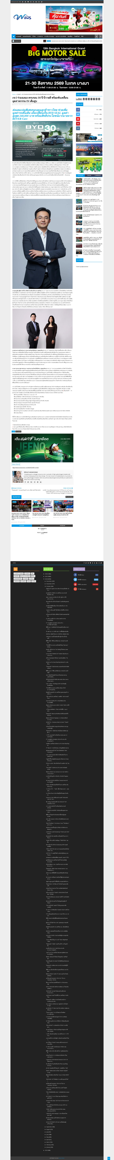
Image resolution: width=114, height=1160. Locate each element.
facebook (62, 525)
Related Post (16, 497)
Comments (98, 175)
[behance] (36, 2)
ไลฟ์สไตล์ (76, 36)
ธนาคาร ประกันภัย (61, 36)
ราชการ (32, 578)
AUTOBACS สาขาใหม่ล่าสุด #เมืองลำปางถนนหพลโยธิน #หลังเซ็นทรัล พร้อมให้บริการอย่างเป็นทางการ (92, 245)
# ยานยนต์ (18, 431)
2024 (46, 579)
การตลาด (40, 36)
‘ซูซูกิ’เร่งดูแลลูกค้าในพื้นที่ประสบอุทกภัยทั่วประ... (57, 881)
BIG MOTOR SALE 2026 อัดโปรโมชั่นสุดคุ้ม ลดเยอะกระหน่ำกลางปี (63, 514)
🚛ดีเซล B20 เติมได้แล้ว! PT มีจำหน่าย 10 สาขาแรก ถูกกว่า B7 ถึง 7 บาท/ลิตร (92, 201)
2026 (46, 574)
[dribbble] (31, 2)
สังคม (28, 581)
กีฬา (82, 36)
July (47, 1132)
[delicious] (41, 2)
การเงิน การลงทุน (49, 36)
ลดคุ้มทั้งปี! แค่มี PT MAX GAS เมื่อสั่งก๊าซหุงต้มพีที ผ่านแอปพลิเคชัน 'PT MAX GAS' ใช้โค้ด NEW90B (92, 239)
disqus (42, 525)
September (49, 1127)
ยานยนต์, (29, 104)
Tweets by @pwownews (82, 266)
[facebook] (20, 2)
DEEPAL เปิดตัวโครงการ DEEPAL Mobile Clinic (57, 634)
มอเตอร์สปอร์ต (27, 36)
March (48, 1142)
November (49, 583)
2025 (46, 576)
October (48, 586)
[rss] (33, 2)
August (48, 1129)
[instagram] (39, 2)
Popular (80, 175)
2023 (46, 1150)
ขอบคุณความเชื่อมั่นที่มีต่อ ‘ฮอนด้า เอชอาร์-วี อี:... (57, 857)
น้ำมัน (34, 36)
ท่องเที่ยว (70, 36)
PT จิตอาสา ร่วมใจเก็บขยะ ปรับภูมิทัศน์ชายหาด (57, 748)
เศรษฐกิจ (23, 581)
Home (13, 94)
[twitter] (22, 2)
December (49, 581)
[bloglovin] (28, 2)
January (48, 1147)
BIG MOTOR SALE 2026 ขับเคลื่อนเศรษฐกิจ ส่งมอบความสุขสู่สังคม (41, 514)
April (47, 1139)
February (48, 1144)
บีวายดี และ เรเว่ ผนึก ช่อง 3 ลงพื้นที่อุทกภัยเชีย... (57, 631)
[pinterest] (25, 2)
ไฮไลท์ (89, 175)
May (47, 1137)
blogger (22, 525)
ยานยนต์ (18, 36)
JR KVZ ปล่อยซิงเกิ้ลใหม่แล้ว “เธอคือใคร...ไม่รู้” (57, 1068)
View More (70, 497)
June (47, 1134)
